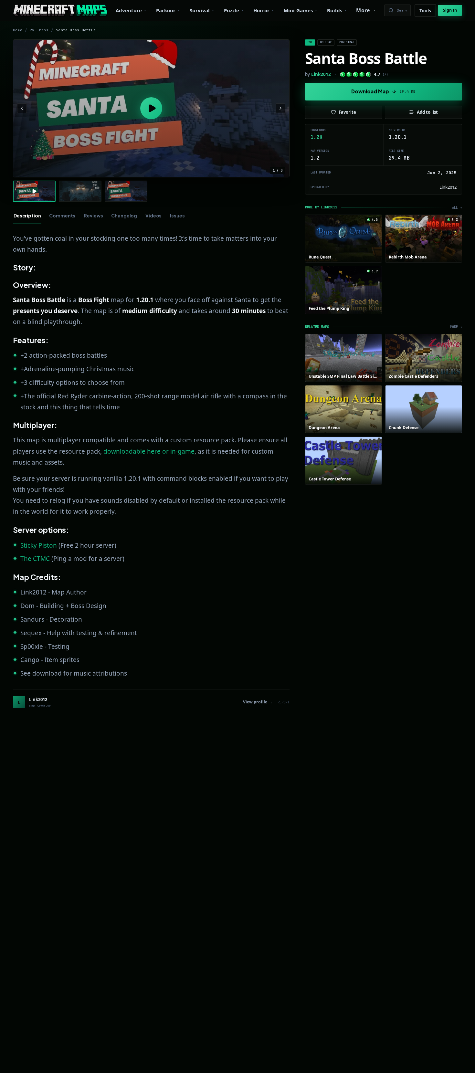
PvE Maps (39, 30)
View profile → (257, 702)
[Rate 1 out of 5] (342, 74)
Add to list (427, 112)
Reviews (93, 215)
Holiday (326, 42)
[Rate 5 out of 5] (368, 74)
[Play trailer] (151, 108)
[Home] (60, 10)
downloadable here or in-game (149, 451)
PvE (310, 42)
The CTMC (35, 558)
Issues (177, 215)
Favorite (347, 112)
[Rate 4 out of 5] (362, 74)
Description (27, 215)
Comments (62, 215)
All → (457, 207)
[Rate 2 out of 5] (349, 74)
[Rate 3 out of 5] (355, 74)
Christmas (346, 42)
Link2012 (321, 74)
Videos (153, 215)
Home (17, 30)
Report (284, 702)
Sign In (450, 10)
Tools (425, 10)
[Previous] (22, 108)
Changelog (124, 215)
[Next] (280, 108)
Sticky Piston (38, 545)
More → (456, 327)
